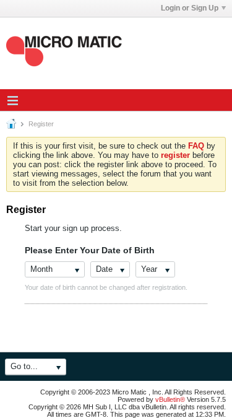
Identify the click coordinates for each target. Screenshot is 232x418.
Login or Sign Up (189, 8)
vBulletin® (170, 399)
